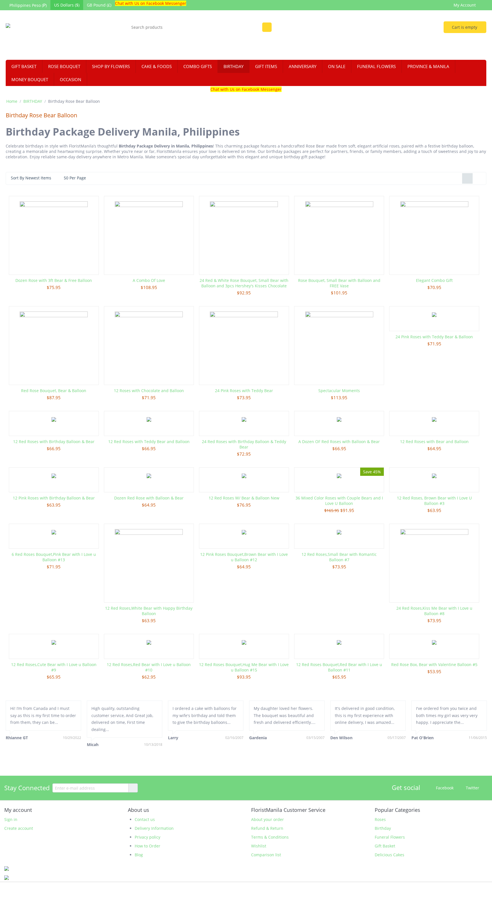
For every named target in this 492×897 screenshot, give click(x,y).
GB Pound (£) (99, 5)
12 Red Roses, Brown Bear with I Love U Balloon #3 (434, 500)
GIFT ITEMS (266, 66)
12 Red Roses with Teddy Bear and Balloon (149, 441)
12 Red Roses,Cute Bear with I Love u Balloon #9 (54, 667)
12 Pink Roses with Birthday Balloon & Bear (54, 498)
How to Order (147, 846)
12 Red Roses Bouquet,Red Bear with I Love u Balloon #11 (339, 667)
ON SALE (336, 66)
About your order (267, 819)
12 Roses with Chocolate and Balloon (149, 390)
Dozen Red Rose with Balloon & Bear (149, 498)
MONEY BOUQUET (29, 79)
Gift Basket (385, 846)
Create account (18, 828)
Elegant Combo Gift (434, 280)
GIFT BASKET (23, 66)
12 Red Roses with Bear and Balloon (434, 441)
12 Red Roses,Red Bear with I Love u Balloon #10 (149, 667)
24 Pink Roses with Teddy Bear (244, 390)
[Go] (133, 788)
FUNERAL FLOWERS (376, 66)
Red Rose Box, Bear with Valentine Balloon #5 (434, 664)
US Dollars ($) (66, 5)
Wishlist (258, 846)
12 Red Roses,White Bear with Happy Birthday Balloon (148, 610)
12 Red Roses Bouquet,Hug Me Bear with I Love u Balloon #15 (244, 667)
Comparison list (266, 854)
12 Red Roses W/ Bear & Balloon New (244, 498)
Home (11, 101)
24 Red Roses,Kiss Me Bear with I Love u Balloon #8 (434, 610)
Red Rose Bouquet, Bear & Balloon (53, 390)
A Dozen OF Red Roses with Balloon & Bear (339, 441)
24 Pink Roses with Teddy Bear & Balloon (434, 336)
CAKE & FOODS (157, 66)
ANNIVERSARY (302, 66)
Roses (380, 819)
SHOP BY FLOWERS (111, 66)
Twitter (472, 787)
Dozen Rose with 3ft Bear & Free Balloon (53, 280)
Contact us (145, 819)
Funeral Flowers (390, 837)
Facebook (444, 787)
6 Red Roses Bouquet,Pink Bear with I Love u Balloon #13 (54, 557)
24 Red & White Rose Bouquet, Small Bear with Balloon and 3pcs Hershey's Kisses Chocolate (244, 283)
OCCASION (70, 79)
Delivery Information (154, 828)
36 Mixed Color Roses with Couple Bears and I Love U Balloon (339, 500)
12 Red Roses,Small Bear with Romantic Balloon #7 (339, 557)
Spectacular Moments (339, 390)
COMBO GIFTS (197, 66)
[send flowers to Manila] (53, 35)
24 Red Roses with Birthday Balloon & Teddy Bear (244, 444)
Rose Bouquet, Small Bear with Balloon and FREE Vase (339, 283)
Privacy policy (147, 837)
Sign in (10, 819)
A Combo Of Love (149, 280)
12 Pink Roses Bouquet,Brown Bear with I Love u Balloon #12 (244, 557)
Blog (139, 854)
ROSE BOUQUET (64, 66)
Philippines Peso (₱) (28, 5)
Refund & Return (267, 828)
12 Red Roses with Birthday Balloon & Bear (54, 441)
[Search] (267, 27)
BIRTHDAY (233, 66)
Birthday (383, 828)
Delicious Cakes (389, 854)
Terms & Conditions (270, 837)
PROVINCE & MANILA (428, 66)
